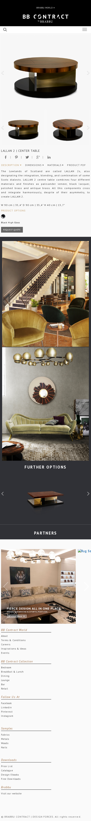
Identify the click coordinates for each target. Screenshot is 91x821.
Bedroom (6, 667)
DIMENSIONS (34, 165)
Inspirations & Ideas (13, 648)
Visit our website (11, 793)
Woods (4, 743)
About (4, 636)
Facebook (6, 703)
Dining (5, 675)
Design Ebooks (10, 774)
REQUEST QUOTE (12, 229)
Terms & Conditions (13, 640)
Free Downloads (11, 778)
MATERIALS (55, 165)
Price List (7, 766)
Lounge (5, 680)
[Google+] (38, 157)
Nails (4, 747)
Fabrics (5, 734)
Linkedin (6, 707)
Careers (5, 644)
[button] (3, 72)
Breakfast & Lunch (12, 671)
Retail (4, 688)
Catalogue (7, 770)
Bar (3, 684)
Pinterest (7, 711)
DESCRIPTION (10, 165)
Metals (5, 738)
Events (5, 652)
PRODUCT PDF (76, 165)
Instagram (7, 715)
